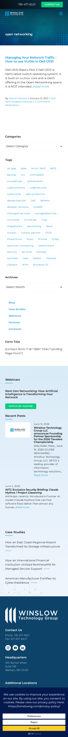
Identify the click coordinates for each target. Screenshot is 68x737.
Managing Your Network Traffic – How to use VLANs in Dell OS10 (31, 59)
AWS (53, 168)
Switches (27, 101)
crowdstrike (14, 181)
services (27, 251)
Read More (11, 105)
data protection (36, 194)
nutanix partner (31, 232)
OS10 (48, 232)
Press (30, 239)
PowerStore (14, 239)
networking (34, 226)
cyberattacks (35, 181)
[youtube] (15, 648)
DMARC (38, 207)
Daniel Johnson (18, 98)
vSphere (12, 264)
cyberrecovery (16, 187)
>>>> (8, 550)
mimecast (30, 219)
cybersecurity (38, 187)
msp (44, 219)
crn (23, 174)
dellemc (45, 200)
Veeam (37, 258)
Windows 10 (40, 264)
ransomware (46, 245)
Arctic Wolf (38, 168)
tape (25, 258)
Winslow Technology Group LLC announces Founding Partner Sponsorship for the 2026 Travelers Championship (48, 435)
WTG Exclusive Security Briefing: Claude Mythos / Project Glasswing (31, 491)
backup (11, 174)
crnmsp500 (37, 174)
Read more (41, 86)
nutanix (12, 232)
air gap (11, 168)
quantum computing (20, 245)
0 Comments (42, 101)
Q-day (55, 239)
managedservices (46, 213)
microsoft (13, 219)
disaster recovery (18, 207)
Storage (41, 251)
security (12, 251)
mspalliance (14, 226)
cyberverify (14, 194)
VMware (51, 258)
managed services (18, 213)
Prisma (42, 239)
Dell (33, 200)
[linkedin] (22, 648)
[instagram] (8, 648)
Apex (24, 168)
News (49, 226)
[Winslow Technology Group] (14, 12)
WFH (25, 264)
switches (12, 258)
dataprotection (16, 200)
